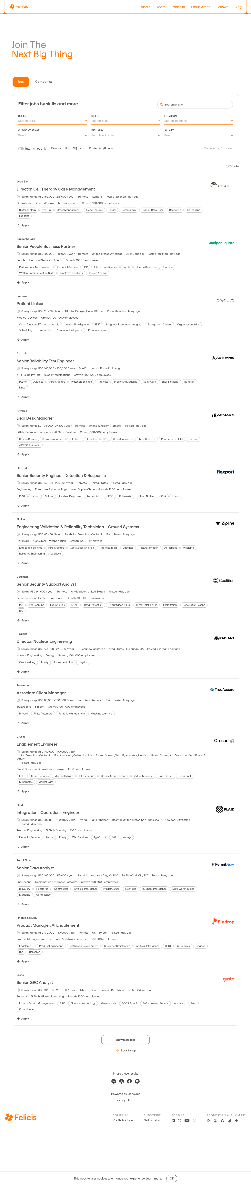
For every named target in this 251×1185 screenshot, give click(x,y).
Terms (132, 1100)
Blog (238, 7)
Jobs (21, 82)
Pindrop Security (27, 917)
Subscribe (152, 1120)
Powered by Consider (218, 148)
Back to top (128, 1050)
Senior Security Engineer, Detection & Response (61, 475)
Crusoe (21, 736)
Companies (44, 82)
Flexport (22, 468)
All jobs (77, 148)
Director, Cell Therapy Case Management (56, 189)
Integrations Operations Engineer (48, 812)
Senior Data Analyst (35, 867)
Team (161, 7)
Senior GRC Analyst (35, 982)
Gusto (20, 974)
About (145, 7)
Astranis (22, 353)
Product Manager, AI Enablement (48, 925)
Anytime (104, 148)
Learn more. (154, 1178)
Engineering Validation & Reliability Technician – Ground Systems (78, 526)
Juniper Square (26, 238)
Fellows (222, 7)
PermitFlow (24, 860)
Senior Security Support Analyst (46, 584)
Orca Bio (22, 181)
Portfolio (178, 7)
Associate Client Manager (41, 692)
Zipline (21, 519)
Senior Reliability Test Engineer (45, 361)
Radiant (22, 633)
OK (172, 1178)
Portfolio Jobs (123, 1120)
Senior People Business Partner (46, 246)
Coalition (22, 576)
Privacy (120, 1100)
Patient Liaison (31, 303)
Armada (22, 410)
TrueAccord (24, 685)
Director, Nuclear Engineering (44, 641)
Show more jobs (125, 1039)
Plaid (20, 805)
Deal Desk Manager (35, 418)
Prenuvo (22, 296)
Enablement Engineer (37, 744)
